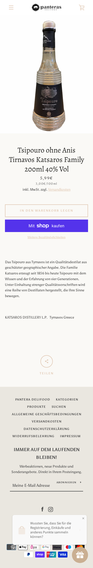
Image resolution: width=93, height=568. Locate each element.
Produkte (36, 406)
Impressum (70, 436)
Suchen (59, 406)
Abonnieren (67, 482)
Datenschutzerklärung (46, 429)
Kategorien (67, 399)
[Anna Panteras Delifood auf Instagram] (50, 509)
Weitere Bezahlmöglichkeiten (46, 237)
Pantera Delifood (32, 399)
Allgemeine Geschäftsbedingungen (46, 414)
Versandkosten (59, 189)
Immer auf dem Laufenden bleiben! (47, 453)
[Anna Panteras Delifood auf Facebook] (42, 509)
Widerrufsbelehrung (33, 436)
